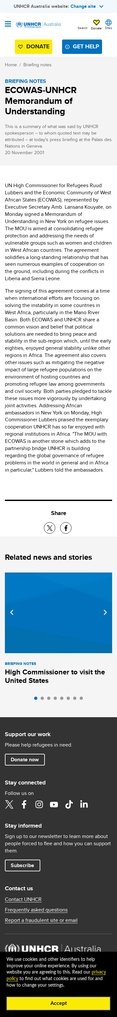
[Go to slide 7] (76, 700)
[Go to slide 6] (70, 700)
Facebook (24, 804)
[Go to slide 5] (63, 700)
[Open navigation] (8, 24)
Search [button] (83, 27)
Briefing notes (37, 64)
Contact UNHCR (23, 899)
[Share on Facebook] (66, 528)
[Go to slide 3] (50, 700)
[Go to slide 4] (57, 700)
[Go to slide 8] (83, 700)
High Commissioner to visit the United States (55, 676)
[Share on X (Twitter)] (49, 528)
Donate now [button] (25, 759)
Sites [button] (108, 27)
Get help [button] (86, 46)
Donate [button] (96, 28)
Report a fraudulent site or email (41, 920)
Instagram (39, 804)
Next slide (105, 612)
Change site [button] (83, 6)
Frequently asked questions (36, 909)
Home (11, 64)
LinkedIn (84, 804)
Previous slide (12, 612)
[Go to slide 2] (44, 700)
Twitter (9, 804)
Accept (58, 1003)
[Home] (38, 25)
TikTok (69, 804)
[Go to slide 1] (37, 700)
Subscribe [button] (22, 865)
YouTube (54, 804)
